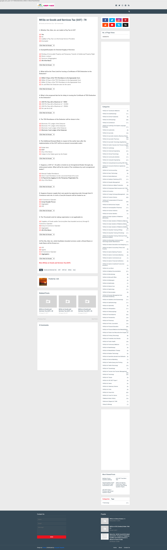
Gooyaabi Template (59, 547)
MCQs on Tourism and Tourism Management (115, 372)
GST (59, 270)
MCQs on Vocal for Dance (115, 395)
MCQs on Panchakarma (115, 314)
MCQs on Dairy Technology (115, 173)
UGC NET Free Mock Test (121, 479)
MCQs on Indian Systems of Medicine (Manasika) (115, 217)
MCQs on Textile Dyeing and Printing (115, 362)
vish (57, 279)
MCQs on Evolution (115, 191)
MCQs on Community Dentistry (115, 157)
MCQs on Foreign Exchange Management (115, 194)
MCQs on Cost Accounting (115, 170)
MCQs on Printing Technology (115, 335)
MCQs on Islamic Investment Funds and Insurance (115, 264)
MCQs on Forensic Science (115, 197)
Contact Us (127, 547)
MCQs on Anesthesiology (115, 113)
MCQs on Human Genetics (115, 213)
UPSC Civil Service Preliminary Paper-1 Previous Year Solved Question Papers (121, 484)
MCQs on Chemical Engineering (115, 151)
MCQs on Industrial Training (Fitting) (115, 230)
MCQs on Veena (115, 383)
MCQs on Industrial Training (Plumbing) (115, 233)
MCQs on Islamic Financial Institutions (115, 261)
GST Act (64, 270)
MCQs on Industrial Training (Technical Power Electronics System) (115, 236)
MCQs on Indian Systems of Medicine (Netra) (115, 224)
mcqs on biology (115, 404)
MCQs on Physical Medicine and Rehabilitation (115, 330)
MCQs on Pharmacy (115, 320)
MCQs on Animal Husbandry (115, 116)
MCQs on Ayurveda (115, 133)
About (120, 547)
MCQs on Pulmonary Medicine (115, 344)
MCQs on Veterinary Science (115, 386)
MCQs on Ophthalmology (115, 302)
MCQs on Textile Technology (115, 365)
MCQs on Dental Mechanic (115, 176)
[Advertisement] (67, 388)
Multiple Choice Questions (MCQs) (107, 479)
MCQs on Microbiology (115, 274)
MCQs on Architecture (115, 122)
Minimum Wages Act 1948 (115, 401)
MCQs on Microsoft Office (115, 277)
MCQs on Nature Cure (115, 286)
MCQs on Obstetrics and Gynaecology (115, 299)
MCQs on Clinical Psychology (115, 154)
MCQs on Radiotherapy (115, 347)
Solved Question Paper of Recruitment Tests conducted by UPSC (108, 484)
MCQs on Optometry (115, 305)
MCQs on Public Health (115, 341)
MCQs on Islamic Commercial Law (115, 258)
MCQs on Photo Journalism (115, 323)
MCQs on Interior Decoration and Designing (115, 244)
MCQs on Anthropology (115, 119)
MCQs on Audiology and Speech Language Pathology (115, 126)
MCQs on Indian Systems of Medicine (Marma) (115, 221)
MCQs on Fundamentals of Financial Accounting (115, 201)
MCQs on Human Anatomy (115, 210)
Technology (115, 503)
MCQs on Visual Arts (115, 392)
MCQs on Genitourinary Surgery (115, 204)
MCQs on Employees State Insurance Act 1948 (115, 189)
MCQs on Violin (115, 389)
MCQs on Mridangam (115, 280)
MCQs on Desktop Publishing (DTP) (115, 179)
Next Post (94, 319)
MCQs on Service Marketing (115, 359)
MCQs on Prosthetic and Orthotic (115, 338)
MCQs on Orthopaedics (115, 308)
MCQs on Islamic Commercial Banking (115, 255)
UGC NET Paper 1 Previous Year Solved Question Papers (107, 491)
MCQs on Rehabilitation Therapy (115, 350)
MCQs (69, 270)
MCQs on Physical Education (115, 326)
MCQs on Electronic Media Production (115, 185)
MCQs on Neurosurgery (115, 292)
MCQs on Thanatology (115, 368)
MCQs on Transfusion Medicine (115, 110)
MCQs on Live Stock (115, 268)
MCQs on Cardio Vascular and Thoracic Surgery (115, 145)
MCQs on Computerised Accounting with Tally (115, 163)
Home (115, 547)
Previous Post (42, 319)
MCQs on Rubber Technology (115, 353)
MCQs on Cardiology (115, 148)
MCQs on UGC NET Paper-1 (115, 380)
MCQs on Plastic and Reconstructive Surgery (115, 332)
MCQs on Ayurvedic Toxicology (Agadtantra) (115, 142)
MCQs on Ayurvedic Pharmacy (115, 139)
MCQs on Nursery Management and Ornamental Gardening (115, 296)
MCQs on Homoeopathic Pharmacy (115, 207)
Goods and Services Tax (47, 23)
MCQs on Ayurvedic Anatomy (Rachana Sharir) (115, 136)
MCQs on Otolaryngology (115, 311)
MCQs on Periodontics (115, 317)
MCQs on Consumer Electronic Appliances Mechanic (115, 166)
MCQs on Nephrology (115, 289)
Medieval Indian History (115, 398)
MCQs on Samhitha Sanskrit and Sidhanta (115, 356)
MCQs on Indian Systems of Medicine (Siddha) (115, 227)
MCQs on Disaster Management (115, 182)
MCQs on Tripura (115, 377)
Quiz (74, 270)
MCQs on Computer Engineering (115, 160)
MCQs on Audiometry (115, 130)
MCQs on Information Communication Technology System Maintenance (115, 241)
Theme (44, 547)
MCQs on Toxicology (115, 374)
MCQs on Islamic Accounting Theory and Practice (115, 248)
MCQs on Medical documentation (115, 271)
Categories (106, 499)
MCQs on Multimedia (115, 283)
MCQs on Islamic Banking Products (115, 252)
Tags (112, 499)
